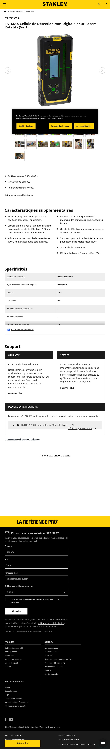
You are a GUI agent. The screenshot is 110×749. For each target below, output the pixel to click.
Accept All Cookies (83, 126)
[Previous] (8, 70)
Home (5, 11)
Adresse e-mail (11, 573)
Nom (7, 559)
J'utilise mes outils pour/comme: (19, 586)
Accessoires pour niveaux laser (22, 11)
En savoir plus (15, 393)
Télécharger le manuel (80, 428)
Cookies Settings (26, 126)
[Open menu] (4, 4)
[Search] (99, 4)
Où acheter (22, 743)
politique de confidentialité (51, 623)
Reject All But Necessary (61, 126)
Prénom (8, 546)
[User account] (106, 4)
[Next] (102, 70)
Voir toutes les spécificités (22, 329)
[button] (5, 719)
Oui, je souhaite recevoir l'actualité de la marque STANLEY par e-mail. (35, 601)
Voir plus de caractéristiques (19, 195)
